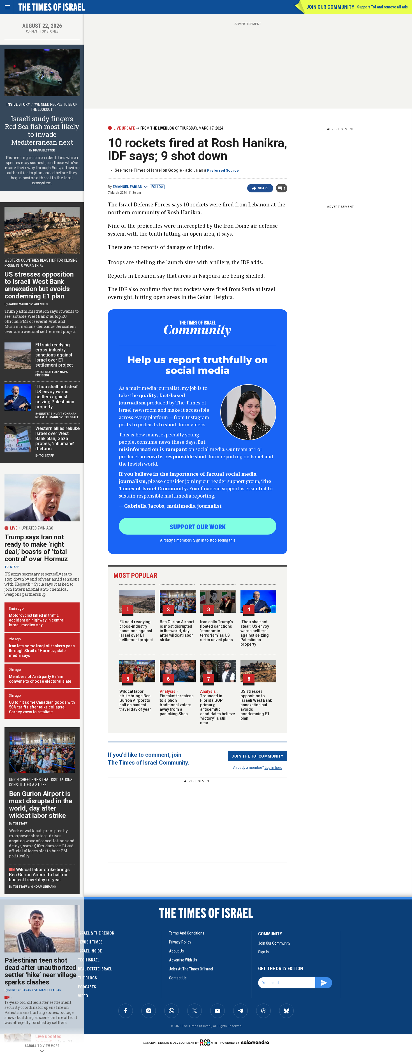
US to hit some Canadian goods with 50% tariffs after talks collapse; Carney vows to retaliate (42, 707)
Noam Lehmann (46, 417)
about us (176, 951)
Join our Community (330, 7)
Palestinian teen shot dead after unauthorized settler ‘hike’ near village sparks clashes (40, 971)
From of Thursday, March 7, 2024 (181, 128)
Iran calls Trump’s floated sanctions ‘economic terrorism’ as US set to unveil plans (216, 631)
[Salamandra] (255, 1042)
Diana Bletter (44, 150)
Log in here (273, 767)
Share (263, 188)
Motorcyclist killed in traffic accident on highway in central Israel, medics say (36, 620)
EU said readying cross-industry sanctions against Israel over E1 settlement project (136, 631)
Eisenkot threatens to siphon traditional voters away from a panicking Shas (177, 702)
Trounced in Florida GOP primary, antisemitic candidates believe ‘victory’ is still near (217, 707)
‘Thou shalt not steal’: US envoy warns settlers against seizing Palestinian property (254, 633)
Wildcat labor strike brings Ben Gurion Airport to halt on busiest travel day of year (135, 700)
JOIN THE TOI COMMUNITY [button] (257, 755)
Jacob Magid (18, 304)
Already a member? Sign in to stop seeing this (197, 539)
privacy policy (180, 942)
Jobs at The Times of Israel (191, 969)
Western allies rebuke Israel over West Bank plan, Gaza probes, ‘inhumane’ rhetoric (57, 438)
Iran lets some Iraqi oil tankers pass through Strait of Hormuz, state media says (42, 651)
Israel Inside (90, 951)
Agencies (41, 304)
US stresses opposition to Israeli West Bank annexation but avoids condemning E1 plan (256, 705)
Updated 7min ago (37, 528)
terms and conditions (186, 933)
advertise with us (183, 960)
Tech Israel (88, 960)
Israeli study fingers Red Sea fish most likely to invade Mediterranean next (42, 130)
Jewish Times (90, 942)
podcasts (87, 987)
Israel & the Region (96, 933)
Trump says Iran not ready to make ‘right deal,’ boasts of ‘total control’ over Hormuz (36, 548)
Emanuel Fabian (127, 187)
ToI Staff (46, 372)
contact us (178, 978)
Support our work (198, 526)
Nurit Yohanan (65, 413)
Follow (157, 187)
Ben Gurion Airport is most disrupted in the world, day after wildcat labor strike (177, 631)
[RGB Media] (209, 1042)
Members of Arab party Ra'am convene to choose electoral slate (40, 679)
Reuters (45, 413)
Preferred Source (223, 170)
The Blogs (87, 978)
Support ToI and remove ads (382, 7)
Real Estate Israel (95, 969)
